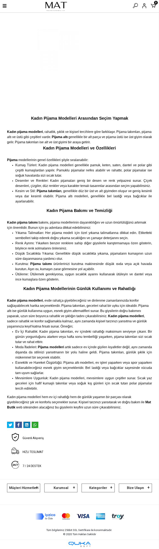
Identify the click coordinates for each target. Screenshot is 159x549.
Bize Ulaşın (135, 488)
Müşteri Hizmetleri (23, 488)
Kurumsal (61, 488)
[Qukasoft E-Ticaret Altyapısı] (79, 544)
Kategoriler (98, 488)
